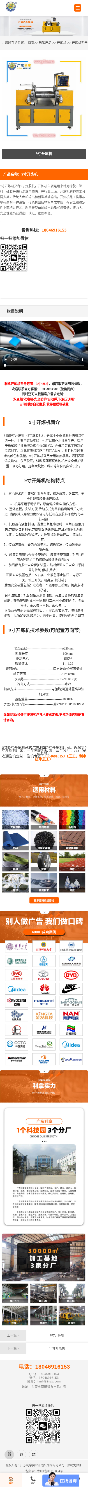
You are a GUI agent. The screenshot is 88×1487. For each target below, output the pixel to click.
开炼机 (61, 42)
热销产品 (45, 42)
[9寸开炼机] (44, 99)
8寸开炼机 (57, 1335)
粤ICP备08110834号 (50, 1471)
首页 (31, 42)
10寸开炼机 (57, 1348)
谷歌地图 (74, 1465)
